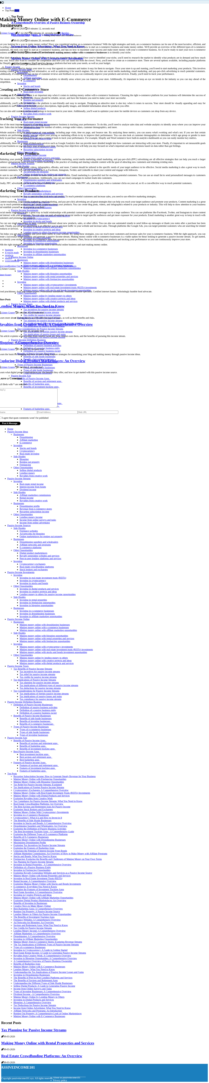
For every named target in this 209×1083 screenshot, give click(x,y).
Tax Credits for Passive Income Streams (32, 928)
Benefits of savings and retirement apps (39, 743)
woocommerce (12, 261)
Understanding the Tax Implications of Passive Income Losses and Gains (48, 972)
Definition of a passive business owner (38, 713)
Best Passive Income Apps (26, 751)
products (9, 255)
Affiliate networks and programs (35, 544)
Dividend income (28, 489)
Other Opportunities (23, 467)
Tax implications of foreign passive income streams (44, 693)
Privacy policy (60, 1080)
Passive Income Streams (19, 478)
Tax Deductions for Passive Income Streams (34, 1005)
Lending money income (31, 517)
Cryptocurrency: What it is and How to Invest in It (37, 817)
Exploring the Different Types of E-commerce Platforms (40, 834)
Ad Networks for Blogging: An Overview (33, 922)
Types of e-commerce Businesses (29, 947)
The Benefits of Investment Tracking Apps (33, 917)
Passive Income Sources (19, 525)
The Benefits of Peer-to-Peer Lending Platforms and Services (42, 977)
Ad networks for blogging (32, 533)
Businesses (37, 35)
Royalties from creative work (34, 475)
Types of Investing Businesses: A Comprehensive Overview (42, 991)
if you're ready (12, 252)
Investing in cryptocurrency (33, 580)
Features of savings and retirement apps (39, 765)
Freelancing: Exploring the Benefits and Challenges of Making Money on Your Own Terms (57, 859)
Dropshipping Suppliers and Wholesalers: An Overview (40, 826)
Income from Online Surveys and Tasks (32, 988)
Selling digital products (31, 470)
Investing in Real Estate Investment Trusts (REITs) (37, 878)
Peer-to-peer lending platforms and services (40, 558)
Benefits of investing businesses (35, 721)
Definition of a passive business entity (38, 710)
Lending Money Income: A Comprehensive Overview (39, 930)
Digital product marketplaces (33, 553)
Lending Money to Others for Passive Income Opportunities (42, 914)
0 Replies (64, 33)
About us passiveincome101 (66, 1077)
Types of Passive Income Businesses (31, 726)
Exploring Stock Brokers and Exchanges (33, 809)
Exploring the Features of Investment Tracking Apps (38, 889)
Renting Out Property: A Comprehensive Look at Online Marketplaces (47, 1013)
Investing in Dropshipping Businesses (31, 975)
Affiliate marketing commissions (35, 495)
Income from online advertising (35, 522)
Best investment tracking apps (35, 754)
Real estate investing (29, 453)
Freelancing (25, 464)
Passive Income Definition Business (24, 702)
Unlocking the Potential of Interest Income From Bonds (40, 851)
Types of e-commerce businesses (35, 729)
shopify (8, 258)
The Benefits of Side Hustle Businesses (32, 820)
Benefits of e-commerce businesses (37, 724)
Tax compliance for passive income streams (40, 699)
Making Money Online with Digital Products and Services (41, 795)
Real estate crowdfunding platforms (37, 566)
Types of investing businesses (34, 735)
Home (8, 7)
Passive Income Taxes (18, 666)
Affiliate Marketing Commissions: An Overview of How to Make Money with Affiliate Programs (60, 853)
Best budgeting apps (30, 760)
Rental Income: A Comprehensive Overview (34, 881)
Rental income (27, 498)
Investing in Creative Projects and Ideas (32, 895)
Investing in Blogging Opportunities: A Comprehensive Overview (45, 958)
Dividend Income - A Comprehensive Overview (36, 994)
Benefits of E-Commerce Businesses (31, 837)
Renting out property (30, 462)
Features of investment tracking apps (38, 768)
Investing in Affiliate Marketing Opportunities (35, 939)
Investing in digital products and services (39, 589)
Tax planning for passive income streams (39, 682)
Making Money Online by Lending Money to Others (38, 997)
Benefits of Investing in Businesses (30, 903)
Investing (17, 445)
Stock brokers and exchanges (34, 569)
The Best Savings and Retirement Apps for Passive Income (41, 806)
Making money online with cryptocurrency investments (46, 646)
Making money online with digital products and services (47, 663)
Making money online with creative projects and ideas (46, 660)
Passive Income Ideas (17, 431)
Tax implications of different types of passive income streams (49, 685)
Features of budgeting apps (33, 771)
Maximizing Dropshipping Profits (29, 842)
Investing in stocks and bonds (34, 583)
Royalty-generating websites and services (39, 555)
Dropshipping (26, 437)
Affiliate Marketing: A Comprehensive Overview (37, 933)
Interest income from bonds (33, 487)
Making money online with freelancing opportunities (45, 641)
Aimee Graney (8, 33)
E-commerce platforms (30, 547)
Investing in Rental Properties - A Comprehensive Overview (42, 864)
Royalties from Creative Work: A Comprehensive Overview (42, 955)
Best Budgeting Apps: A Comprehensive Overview (38, 908)
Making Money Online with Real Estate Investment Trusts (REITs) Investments (51, 793)
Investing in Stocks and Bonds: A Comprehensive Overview (42, 823)
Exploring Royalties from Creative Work (33, 798)
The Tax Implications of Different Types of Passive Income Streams (46, 944)
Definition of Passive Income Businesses (33, 704)
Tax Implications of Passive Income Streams (34, 680)
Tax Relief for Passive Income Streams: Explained (37, 784)
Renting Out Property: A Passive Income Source (36, 911)
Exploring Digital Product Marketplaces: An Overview (39, 900)
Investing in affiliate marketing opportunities (41, 616)
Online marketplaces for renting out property (41, 536)
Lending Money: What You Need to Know (34, 969)
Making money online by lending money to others (44, 657)
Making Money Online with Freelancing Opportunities (39, 779)
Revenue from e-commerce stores (36, 509)
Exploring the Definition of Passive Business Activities (39, 828)
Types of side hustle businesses (34, 732)
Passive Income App (17, 737)
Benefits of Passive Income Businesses (32, 715)
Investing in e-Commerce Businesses (31, 815)
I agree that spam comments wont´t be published (25, 418)
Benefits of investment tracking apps (38, 748)
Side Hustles (19, 456)
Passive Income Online (21, 35)
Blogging (24, 459)
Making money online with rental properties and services (47, 638)
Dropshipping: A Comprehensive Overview (34, 936)
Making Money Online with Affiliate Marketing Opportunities (43, 897)
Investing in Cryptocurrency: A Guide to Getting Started (40, 950)
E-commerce (26, 442)
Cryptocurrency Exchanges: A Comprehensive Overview (41, 790)
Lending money (27, 473)
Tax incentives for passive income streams (40, 671)
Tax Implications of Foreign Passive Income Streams (38, 787)
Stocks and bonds (28, 448)
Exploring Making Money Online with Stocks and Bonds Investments (47, 884)
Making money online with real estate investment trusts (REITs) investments (56, 649)
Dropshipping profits (30, 506)
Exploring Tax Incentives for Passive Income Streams (39, 845)
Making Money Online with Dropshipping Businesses (39, 839)
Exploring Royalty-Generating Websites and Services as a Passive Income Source (52, 873)
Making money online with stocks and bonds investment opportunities (53, 652)
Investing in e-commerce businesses (37, 611)
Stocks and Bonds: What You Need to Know (35, 856)
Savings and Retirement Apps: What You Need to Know (40, 925)
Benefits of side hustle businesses (36, 718)
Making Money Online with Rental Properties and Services (42, 875)
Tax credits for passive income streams (38, 677)
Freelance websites (29, 531)
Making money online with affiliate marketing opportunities (48, 630)
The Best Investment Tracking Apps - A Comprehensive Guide (43, 831)
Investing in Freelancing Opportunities (31, 870)
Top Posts (12, 773)
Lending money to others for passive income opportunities (48, 594)
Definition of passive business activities (38, 707)
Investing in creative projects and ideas (38, 591)
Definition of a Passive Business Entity (32, 867)
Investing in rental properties (33, 600)
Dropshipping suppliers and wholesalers (39, 542)
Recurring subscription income (34, 511)
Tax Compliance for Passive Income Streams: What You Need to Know (47, 801)
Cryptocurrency (27, 451)
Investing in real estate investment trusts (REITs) (43, 578)
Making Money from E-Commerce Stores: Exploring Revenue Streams (47, 942)
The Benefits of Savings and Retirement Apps (35, 980)
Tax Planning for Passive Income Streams (33, 862)
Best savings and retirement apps (36, 757)
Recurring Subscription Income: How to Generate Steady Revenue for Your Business (54, 776)
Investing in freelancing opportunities (37, 602)
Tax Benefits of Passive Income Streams (32, 669)
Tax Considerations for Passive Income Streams (36, 691)
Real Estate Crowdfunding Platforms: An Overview (38, 804)
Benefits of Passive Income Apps (30, 740)
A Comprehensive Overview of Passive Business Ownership (42, 961)
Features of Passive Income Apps (30, 762)
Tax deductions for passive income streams (40, 688)
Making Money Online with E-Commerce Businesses (39, 966)
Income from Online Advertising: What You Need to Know (42, 1008)
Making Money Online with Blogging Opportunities (38, 782)
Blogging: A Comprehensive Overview (32, 1002)
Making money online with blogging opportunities (44, 635)
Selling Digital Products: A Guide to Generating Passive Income (44, 986)
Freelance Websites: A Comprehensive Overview (37, 919)
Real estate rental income (32, 484)
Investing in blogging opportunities (36, 605)
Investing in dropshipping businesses (37, 613)
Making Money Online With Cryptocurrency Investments (41, 812)
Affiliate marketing (29, 440)
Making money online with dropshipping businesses (45, 624)
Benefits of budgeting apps (33, 746)
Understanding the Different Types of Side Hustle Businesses (43, 983)
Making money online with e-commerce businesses (44, 627)
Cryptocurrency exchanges (32, 564)
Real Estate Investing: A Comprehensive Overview (38, 892)
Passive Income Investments (20, 572)
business (9, 249)
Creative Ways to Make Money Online (32, 906)
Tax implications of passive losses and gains (41, 696)
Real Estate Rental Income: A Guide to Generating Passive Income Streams (49, 953)
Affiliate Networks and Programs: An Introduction (37, 1010)
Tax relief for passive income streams (37, 674)
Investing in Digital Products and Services (33, 999)
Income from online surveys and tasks (38, 520)
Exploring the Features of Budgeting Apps (33, 848)
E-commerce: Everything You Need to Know (35, 886)
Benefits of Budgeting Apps (26, 964)
